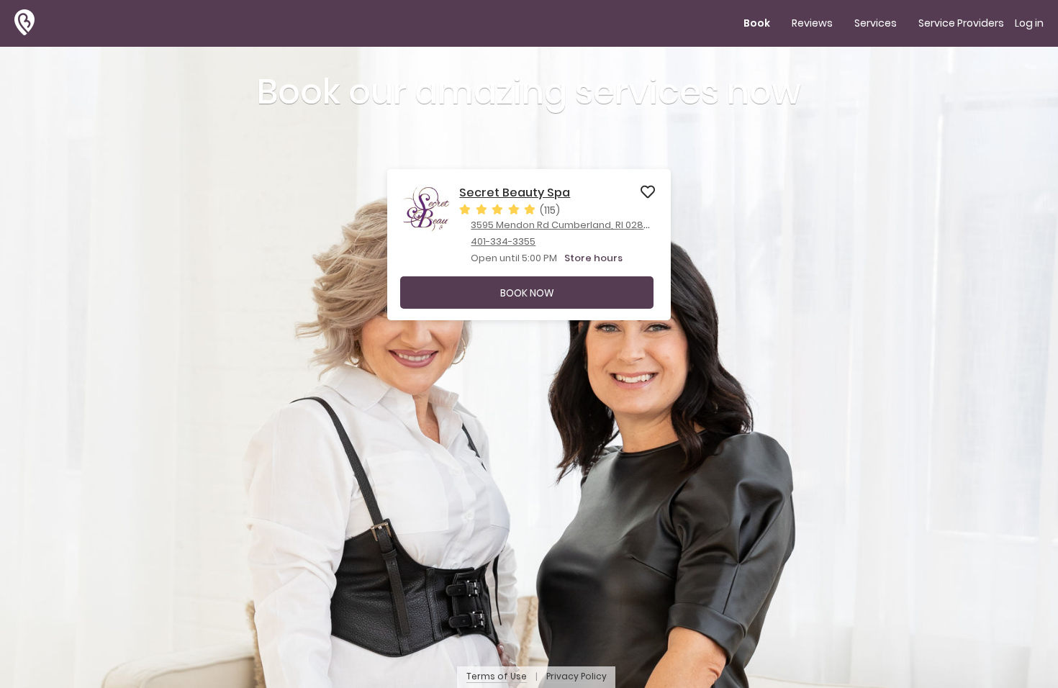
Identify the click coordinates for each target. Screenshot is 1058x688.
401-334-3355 (503, 241)
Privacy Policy (576, 676)
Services (875, 23)
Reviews (812, 23)
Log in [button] (1029, 23)
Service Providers (961, 23)
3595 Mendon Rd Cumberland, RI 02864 (563, 225)
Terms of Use (496, 676)
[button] (30, 23)
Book (756, 23)
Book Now (527, 293)
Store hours (593, 258)
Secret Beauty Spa (514, 193)
